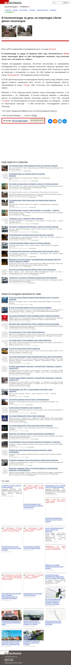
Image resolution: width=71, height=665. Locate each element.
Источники (23, 10)
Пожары (53, 10)
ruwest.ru (7, 38)
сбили (66, 54)
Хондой (6, 101)
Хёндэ (26, 85)
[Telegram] (60, 121)
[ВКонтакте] (50, 121)
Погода (32, 10)
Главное (8, 10)
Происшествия (42, 10)
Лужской (52, 49)
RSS (20, 663)
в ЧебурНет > (10, 12)
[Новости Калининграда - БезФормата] (11, 2)
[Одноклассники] (55, 121)
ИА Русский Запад (20, 121)
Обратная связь (9, 659)
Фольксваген (13, 75)
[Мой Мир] (64, 121)
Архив (15, 10)
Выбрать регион (9, 660)
